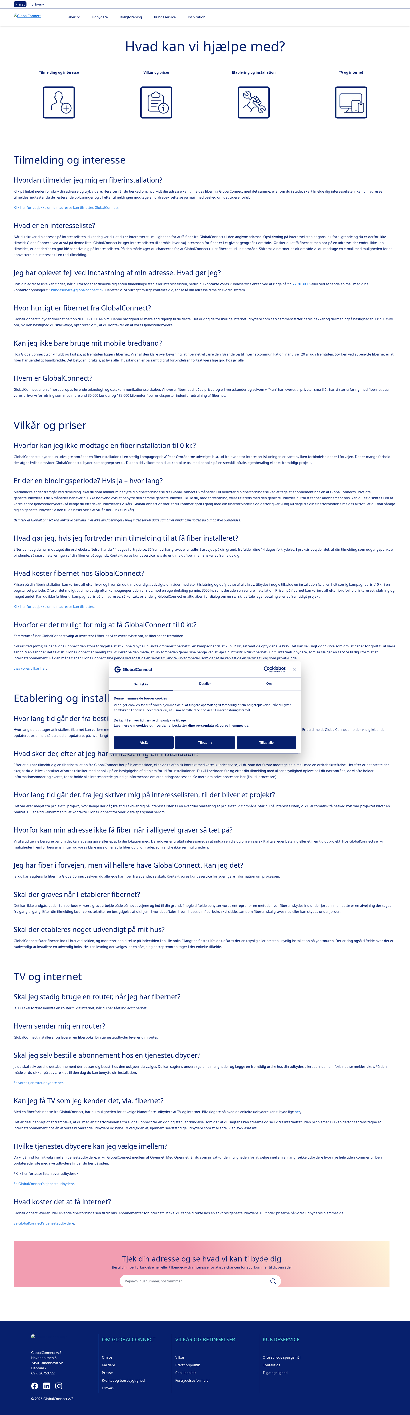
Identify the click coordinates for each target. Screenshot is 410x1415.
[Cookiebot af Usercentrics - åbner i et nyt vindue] (267, 669)
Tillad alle (266, 742)
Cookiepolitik (185, 1372)
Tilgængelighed (275, 1372)
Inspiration (196, 17)
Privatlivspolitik (187, 1365)
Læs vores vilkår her (30, 668)
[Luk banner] (294, 669)
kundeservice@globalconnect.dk (77, 290)
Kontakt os (271, 1365)
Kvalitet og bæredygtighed (123, 1380)
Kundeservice (165, 17)
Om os (107, 1357)
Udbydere (100, 17)
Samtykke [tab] (141, 684)
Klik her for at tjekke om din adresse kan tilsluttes (54, 606)
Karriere (108, 1365)
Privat (20, 4)
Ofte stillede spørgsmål (281, 1357)
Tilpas (202, 742)
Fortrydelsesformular (192, 1380)
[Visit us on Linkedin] (46, 1386)
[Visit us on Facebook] (34, 1386)
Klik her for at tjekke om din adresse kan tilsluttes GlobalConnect (66, 207)
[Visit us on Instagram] (58, 1386)
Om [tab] (269, 683)
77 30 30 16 (301, 284)
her (297, 1111)
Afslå (144, 742)
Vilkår (179, 1357)
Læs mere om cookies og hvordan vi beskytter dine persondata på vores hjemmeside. (181, 725)
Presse (107, 1372)
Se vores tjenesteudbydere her (38, 1082)
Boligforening (131, 17)
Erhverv (38, 4)
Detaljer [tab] (205, 683)
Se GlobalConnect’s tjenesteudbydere (44, 1183)
